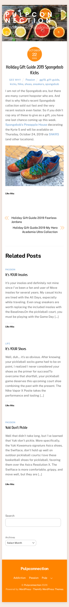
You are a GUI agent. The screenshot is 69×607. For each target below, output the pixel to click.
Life (7, 343)
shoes (28, 84)
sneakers (38, 84)
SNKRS (54, 134)
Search (10, 515)
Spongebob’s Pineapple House (26, 124)
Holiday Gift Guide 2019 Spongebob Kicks (34, 70)
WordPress (25, 589)
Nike (20, 84)
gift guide (53, 79)
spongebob (52, 84)
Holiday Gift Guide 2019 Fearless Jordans (33, 220)
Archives (10, 537)
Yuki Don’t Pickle (16, 427)
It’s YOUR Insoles (16, 274)
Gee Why (15, 79)
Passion (30, 79)
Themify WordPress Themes (48, 589)
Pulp (44, 577)
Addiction (19, 577)
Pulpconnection (32, 585)
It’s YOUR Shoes (15, 349)
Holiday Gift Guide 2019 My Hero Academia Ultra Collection (35, 229)
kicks (13, 84)
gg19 (43, 79)
